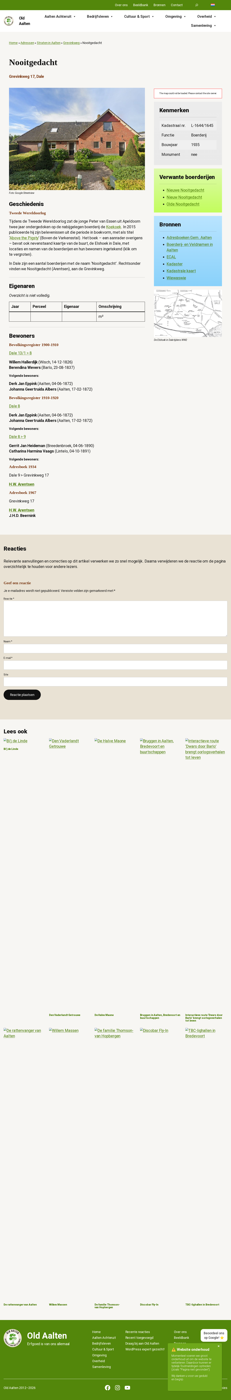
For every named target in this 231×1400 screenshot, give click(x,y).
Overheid (204, 16)
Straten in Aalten (48, 43)
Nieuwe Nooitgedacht (185, 190)
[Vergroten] (140, 92)
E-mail (8, 657)
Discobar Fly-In (149, 1304)
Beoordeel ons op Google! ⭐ (214, 1335)
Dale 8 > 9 (17, 436)
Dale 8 (14, 406)
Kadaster (174, 264)
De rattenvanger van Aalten (20, 1304)
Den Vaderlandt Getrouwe (64, 1015)
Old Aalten (47, 1336)
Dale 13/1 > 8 (20, 353)
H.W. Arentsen (21, 484)
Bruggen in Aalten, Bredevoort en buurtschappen (160, 1016)
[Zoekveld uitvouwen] (196, 5)
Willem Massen (58, 1304)
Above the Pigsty (24, 238)
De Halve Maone (104, 1015)
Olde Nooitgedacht (183, 204)
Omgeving (173, 16)
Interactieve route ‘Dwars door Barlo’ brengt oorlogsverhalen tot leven (204, 1018)
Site (6, 674)
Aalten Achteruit (58, 16)
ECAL (171, 257)
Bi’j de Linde (11, 749)
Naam (8, 641)
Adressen (27, 43)
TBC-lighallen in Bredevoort (202, 1304)
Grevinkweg (71, 43)
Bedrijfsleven (98, 16)
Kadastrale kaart (181, 271)
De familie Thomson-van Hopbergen (107, 1306)
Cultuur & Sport (137, 16)
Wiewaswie (176, 278)
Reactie (9, 598)
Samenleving (201, 25)
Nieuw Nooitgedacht (184, 197)
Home (13, 43)
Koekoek (113, 227)
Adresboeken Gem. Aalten (189, 237)
